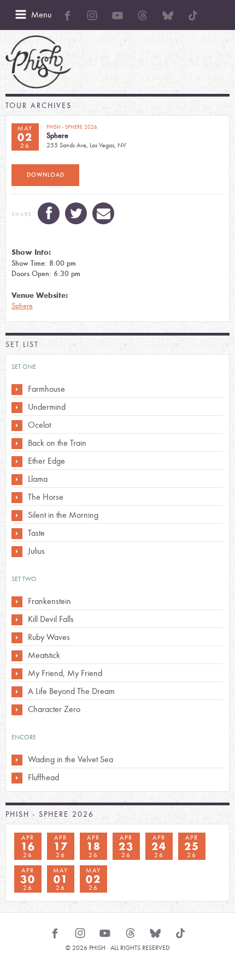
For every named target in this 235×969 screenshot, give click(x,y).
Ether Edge (46, 461)
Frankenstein (49, 601)
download (45, 174)
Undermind (47, 407)
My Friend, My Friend (65, 673)
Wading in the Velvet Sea (70, 759)
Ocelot (39, 425)
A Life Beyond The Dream (71, 691)
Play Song (16, 389)
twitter (76, 213)
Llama (38, 479)
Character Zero (54, 709)
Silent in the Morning (63, 515)
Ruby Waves (49, 637)
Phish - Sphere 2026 (49, 814)
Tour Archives (38, 105)
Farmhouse (46, 389)
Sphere (22, 305)
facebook (49, 213)
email (103, 213)
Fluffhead (43, 777)
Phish (38, 61)
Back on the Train (57, 443)
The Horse (45, 497)
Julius (36, 551)
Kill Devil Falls (51, 619)
